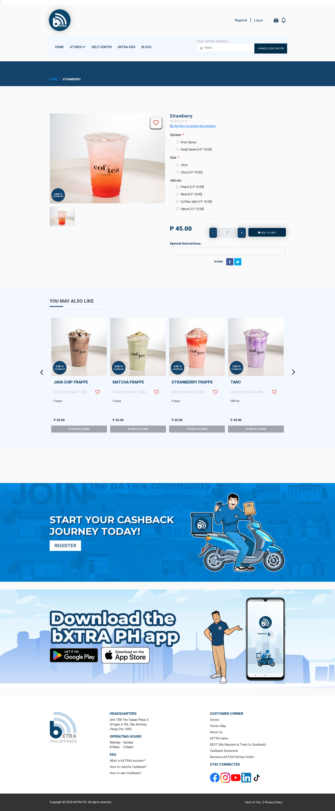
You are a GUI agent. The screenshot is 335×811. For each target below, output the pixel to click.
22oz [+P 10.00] (191, 172)
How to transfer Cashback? (128, 767)
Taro (257, 387)
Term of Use (253, 802)
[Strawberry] (62, 216)
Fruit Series (188, 142)
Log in (258, 20)
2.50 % (58, 194)
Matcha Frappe (139, 387)
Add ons (175, 180)
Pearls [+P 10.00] (192, 187)
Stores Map (218, 726)
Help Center (102, 47)
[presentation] (41, 372)
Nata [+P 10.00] (191, 194)
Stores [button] (76, 47)
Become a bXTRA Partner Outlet (232, 757)
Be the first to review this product (193, 126)
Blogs (146, 47)
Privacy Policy (273, 802)
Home (59, 47)
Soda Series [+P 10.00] (196, 149)
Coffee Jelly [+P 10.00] (196, 201)
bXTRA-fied (126, 47)
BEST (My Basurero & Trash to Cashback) (238, 744)
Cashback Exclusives (224, 751)
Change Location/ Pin (271, 48)
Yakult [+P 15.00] (192, 209)
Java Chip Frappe (80, 387)
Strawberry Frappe (198, 387)
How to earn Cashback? (126, 773)
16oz (184, 165)
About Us (216, 732)
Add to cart (268, 232)
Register (241, 20)
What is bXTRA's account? (127, 761)
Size (173, 157)
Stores (214, 720)
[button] (283, 20)
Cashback (58, 196)
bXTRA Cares (219, 738)
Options (175, 135)
